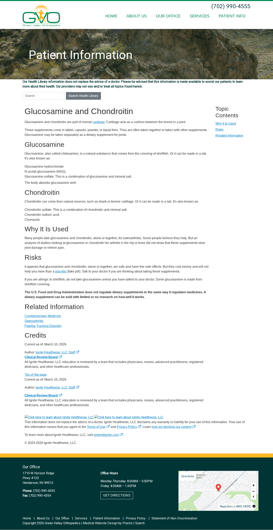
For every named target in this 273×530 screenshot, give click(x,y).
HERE (247, 506)
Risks (219, 129)
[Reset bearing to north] (253, 497)
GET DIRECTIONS (117, 495)
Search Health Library (83, 96)
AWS (239, 506)
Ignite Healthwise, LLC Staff (55, 387)
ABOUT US (137, 16)
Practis (128, 523)
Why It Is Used (225, 123)
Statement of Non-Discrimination (174, 518)
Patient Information (106, 518)
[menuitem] (111, 16)
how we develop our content (171, 427)
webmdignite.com (106, 435)
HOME (111, 16)
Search (140, 523)
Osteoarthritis (34, 321)
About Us (43, 518)
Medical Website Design (100, 523)
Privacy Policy (127, 427)
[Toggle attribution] (254, 506)
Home (27, 518)
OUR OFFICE (168, 16)
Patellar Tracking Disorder (43, 326)
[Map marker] (218, 488)
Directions (187, 476)
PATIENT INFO (232, 16)
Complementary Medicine (43, 316)
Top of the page (36, 375)
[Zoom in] (253, 485)
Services (81, 518)
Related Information (229, 135)
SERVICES (199, 16)
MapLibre (226, 506)
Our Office (62, 518)
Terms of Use (96, 427)
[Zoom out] (253, 491)
